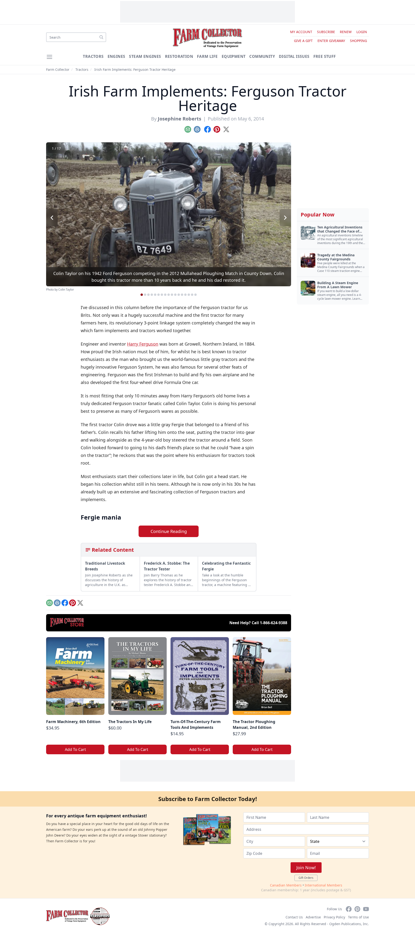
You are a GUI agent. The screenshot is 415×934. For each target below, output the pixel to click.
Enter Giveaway (331, 40)
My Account (301, 32)
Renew (346, 32)
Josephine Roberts (179, 118)
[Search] (101, 37)
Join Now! (306, 867)
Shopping (358, 40)
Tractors (93, 56)
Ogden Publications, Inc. (349, 924)
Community (262, 56)
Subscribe (326, 32)
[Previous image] (52, 217)
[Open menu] (49, 57)
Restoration (179, 56)
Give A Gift (303, 40)
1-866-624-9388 (273, 622)
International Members (323, 885)
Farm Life (207, 56)
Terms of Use (358, 917)
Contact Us (294, 917)
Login (361, 32)
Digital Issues (294, 56)
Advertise (313, 917)
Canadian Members (286, 885)
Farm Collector (57, 69)
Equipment (234, 56)
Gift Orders (306, 878)
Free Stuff (324, 56)
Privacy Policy (334, 917)
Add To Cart (75, 749)
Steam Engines (145, 56)
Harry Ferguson (142, 344)
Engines (116, 56)
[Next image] (285, 217)
